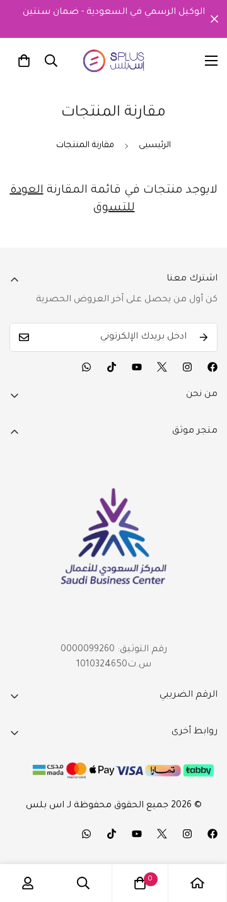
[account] (27, 883)
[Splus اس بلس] (114, 60)
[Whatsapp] (86, 367)
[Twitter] (162, 367)
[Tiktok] (112, 367)
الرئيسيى (155, 145)
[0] (23, 60)
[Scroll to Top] (204, 835)
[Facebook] (212, 367)
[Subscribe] (204, 337)
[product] (197, 883)
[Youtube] (137, 367)
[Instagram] (187, 367)
